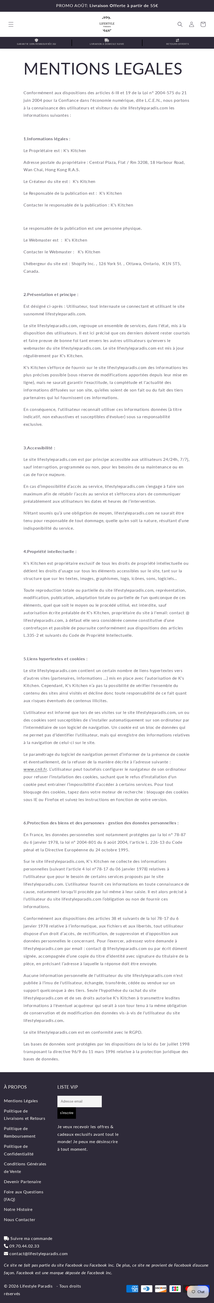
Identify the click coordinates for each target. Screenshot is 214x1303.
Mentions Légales (21, 1100)
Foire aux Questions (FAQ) (23, 1195)
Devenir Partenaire (22, 1181)
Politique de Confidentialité (19, 1150)
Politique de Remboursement (20, 1132)
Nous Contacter (19, 1219)
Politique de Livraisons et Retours (24, 1114)
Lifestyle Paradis (36, 1285)
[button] (11, 24)
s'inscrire (66, 1113)
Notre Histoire (18, 1209)
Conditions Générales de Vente (25, 1167)
